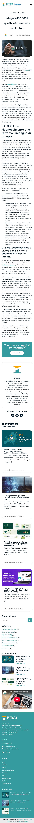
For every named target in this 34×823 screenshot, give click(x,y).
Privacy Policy (23, 819)
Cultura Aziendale (8, 632)
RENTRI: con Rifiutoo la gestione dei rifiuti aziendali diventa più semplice (16, 590)
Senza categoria (7, 646)
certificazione (12, 84)
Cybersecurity (7, 635)
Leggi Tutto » (20, 663)
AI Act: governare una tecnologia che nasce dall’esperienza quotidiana (15, 451)
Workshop (5, 648)
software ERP (27, 70)
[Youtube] (8, 752)
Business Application (9, 629)
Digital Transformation (9, 640)
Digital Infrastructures (9, 637)
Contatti (4, 781)
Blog (3, 775)
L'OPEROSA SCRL (17, 725)
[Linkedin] (6, 752)
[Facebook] (3, 752)
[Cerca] (30, 620)
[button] (30, 4)
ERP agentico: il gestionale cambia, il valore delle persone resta (16, 497)
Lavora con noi (6, 783)
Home (3, 762)
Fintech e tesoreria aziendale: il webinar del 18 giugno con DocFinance (16, 543)
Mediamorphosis (23, 821)
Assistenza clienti (7, 778)
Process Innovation (8, 643)
